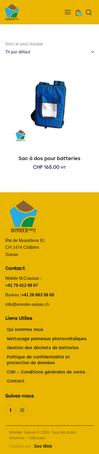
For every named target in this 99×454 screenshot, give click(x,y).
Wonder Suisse (22, 432)
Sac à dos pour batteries (49, 158)
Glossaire (37, 438)
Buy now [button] (49, 172)
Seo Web (43, 446)
